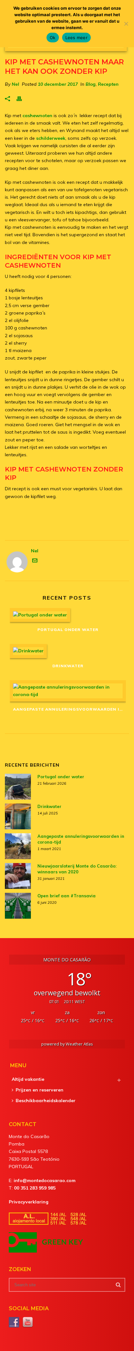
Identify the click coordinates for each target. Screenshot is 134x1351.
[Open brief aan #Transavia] (18, 906)
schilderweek (50, 138)
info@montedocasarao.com (44, 1180)
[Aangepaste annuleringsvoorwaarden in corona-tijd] (68, 691)
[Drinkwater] (68, 651)
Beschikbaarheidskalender (45, 1100)
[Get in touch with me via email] (34, 561)
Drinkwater (68, 665)
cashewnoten (37, 115)
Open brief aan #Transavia (66, 895)
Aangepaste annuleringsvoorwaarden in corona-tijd (69, 709)
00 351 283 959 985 (35, 1188)
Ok (53, 37)
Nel (15, 84)
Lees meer (76, 37)
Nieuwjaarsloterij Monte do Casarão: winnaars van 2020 (76, 868)
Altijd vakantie (28, 1079)
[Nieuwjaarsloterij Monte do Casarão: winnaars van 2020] (18, 876)
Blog (91, 84)
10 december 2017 (58, 84)
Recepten (108, 84)
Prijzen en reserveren (39, 1090)
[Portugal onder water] (68, 615)
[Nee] (126, 23)
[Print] (22, 98)
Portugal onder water (68, 629)
